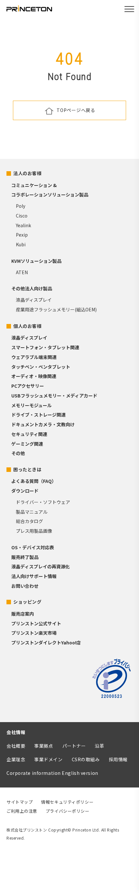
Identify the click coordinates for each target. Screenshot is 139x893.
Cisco (21, 215)
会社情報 (15, 732)
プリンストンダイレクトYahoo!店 (46, 642)
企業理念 (15, 759)
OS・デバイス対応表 (32, 547)
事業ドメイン (48, 759)
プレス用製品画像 (34, 531)
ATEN (22, 272)
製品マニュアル (32, 511)
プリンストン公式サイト (36, 623)
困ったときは (27, 469)
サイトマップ (19, 802)
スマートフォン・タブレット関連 (45, 347)
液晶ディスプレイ (34, 299)
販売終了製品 (24, 557)
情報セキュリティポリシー (67, 802)
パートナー (74, 745)
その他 (18, 453)
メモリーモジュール (31, 405)
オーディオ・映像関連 (33, 376)
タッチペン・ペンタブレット (40, 366)
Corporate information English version (52, 773)
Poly (20, 206)
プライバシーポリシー (68, 811)
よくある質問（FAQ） (33, 481)
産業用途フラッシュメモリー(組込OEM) (56, 309)
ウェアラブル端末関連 (34, 357)
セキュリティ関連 (29, 434)
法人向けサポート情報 (34, 576)
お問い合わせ (24, 586)
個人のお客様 (27, 326)
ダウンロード (24, 490)
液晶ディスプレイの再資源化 (40, 566)
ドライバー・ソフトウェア (43, 502)
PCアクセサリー (27, 386)
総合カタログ (29, 521)
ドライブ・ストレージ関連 (38, 414)
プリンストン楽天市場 (34, 633)
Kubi (21, 244)
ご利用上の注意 (21, 811)
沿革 (99, 745)
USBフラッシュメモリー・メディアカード (54, 395)
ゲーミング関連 (27, 444)
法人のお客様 (27, 173)
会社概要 (15, 745)
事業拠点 (43, 745)
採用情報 (118, 759)
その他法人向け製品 (31, 288)
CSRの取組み (86, 759)
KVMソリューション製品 (36, 261)
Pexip (22, 234)
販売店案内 (22, 613)
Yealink (23, 225)
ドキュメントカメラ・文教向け (43, 424)
